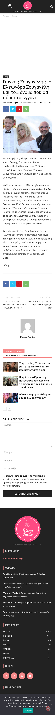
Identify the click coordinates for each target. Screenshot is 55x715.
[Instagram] (14, 675)
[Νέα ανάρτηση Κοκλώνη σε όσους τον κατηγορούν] (10, 398)
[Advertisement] (27, 46)
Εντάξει (28, 710)
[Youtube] (30, 675)
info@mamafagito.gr (13, 558)
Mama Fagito (12, 103)
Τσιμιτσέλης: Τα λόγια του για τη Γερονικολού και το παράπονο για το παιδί (34, 366)
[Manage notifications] (48, 708)
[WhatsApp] (26, 109)
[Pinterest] (19, 109)
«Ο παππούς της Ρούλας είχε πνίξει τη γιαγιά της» (40, 304)
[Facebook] (6, 109)
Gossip (14, 16)
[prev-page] (5, 409)
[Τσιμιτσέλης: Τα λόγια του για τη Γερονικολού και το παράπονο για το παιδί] (10, 367)
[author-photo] (28, 333)
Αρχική (6, 16)
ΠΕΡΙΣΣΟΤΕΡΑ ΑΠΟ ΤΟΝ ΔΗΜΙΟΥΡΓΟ (22, 355)
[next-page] (9, 409)
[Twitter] (13, 109)
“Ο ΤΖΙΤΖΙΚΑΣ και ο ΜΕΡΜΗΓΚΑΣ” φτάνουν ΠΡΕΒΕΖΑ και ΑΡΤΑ (14, 304)
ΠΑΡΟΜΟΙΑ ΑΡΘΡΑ (14, 351)
